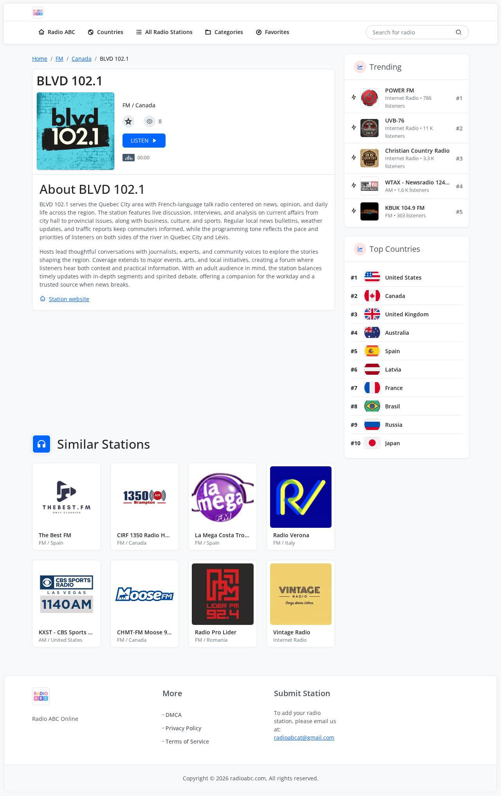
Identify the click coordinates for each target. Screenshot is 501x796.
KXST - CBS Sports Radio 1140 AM (66, 632)
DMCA (174, 714)
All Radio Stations (169, 32)
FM (59, 58)
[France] (372, 387)
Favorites (277, 32)
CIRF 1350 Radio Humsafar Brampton (145, 535)
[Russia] (372, 424)
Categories (228, 32)
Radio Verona (291, 535)
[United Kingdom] (372, 314)
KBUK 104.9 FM (405, 207)
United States (403, 277)
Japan (392, 443)
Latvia (393, 369)
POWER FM (399, 90)
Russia (393, 424)
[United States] (372, 277)
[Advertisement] (183, 373)
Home (39, 58)
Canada (82, 58)
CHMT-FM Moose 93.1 (145, 632)
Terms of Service (187, 741)
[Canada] (372, 295)
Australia (397, 332)
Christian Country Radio (417, 150)
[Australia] (372, 332)
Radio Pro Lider (215, 632)
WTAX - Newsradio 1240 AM (417, 182)
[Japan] (372, 443)
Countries (110, 32)
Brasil (392, 406)
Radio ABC (61, 32)
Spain (392, 351)
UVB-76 (394, 120)
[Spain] (372, 351)
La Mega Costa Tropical (222, 535)
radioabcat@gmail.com (304, 737)
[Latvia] (372, 369)
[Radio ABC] (40, 12)
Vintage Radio (291, 632)
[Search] (459, 32)
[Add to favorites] (128, 121)
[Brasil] (372, 406)
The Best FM (55, 535)
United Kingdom (407, 314)
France (394, 388)
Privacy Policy (183, 728)
